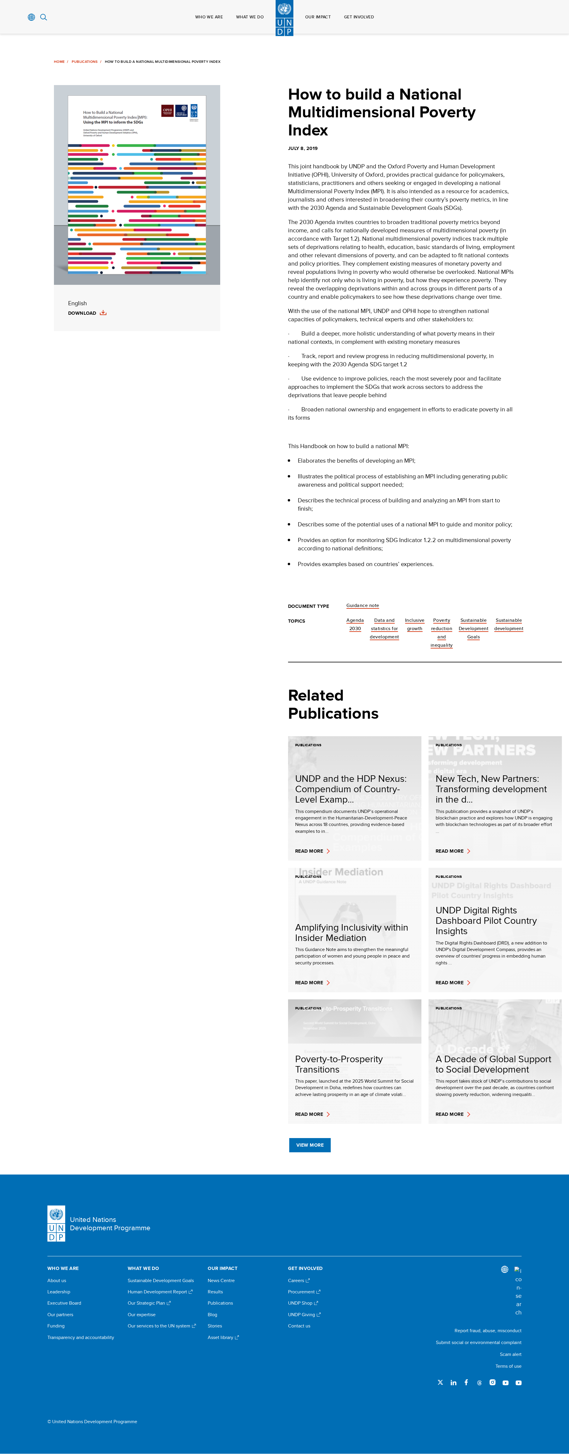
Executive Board (64, 1303)
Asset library (221, 1337)
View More (310, 1145)
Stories (215, 1326)
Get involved (359, 17)
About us (56, 1280)
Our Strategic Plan (147, 1303)
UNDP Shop (301, 1303)
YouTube (506, 1382)
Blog (212, 1314)
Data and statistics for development (384, 628)
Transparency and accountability (80, 1337)
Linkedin (453, 1382)
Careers (296, 1280)
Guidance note (362, 605)
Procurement (302, 1292)
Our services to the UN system (159, 1326)
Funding (56, 1326)
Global (31, 17)
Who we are (209, 17)
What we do (250, 17)
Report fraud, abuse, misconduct (488, 1330)
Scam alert (511, 1354)
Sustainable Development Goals (473, 628)
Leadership (58, 1292)
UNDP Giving (302, 1314)
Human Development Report (158, 1292)
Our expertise (142, 1314)
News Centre (221, 1280)
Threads (479, 1382)
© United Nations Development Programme (92, 1421)
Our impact (318, 17)
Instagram (493, 1382)
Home (59, 62)
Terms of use (509, 1366)
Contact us (299, 1326)
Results (215, 1292)
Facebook (466, 1382)
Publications (85, 62)
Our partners (60, 1314)
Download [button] (82, 313)
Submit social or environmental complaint (479, 1342)
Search (43, 17)
